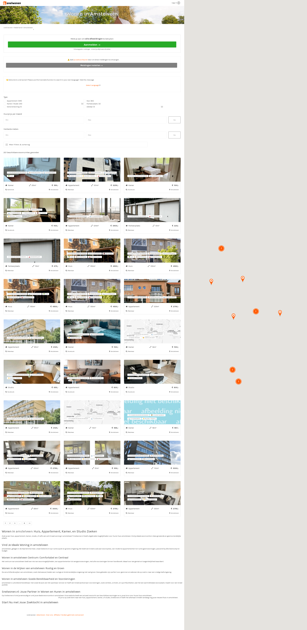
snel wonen (31, 615)
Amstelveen (28, 28)
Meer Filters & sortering (19, 145)
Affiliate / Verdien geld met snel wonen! (69, 615)
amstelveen (24, 531)
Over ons (49, 615)
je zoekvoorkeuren (81, 60)
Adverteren (41, 615)
